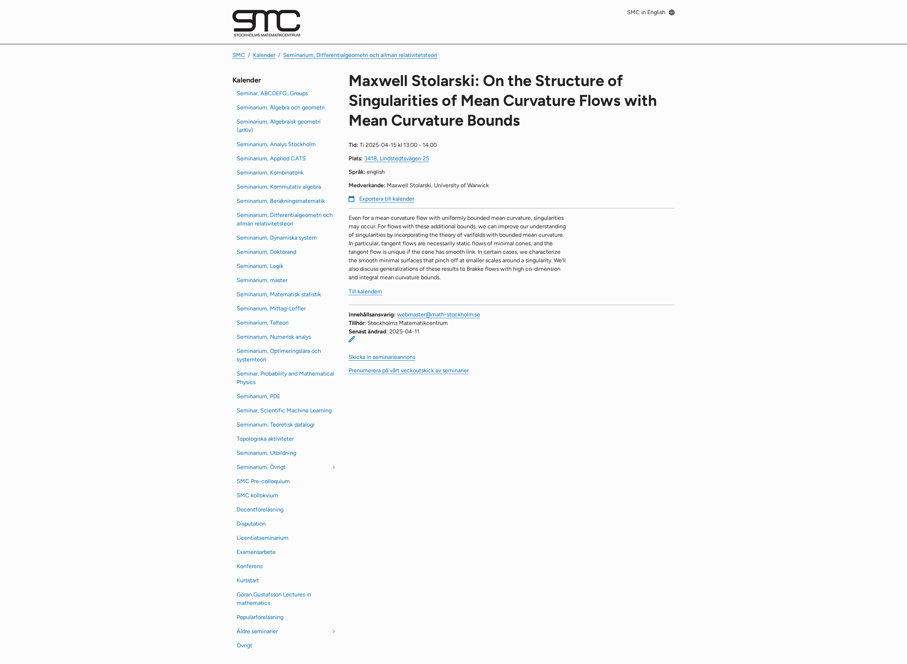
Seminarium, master (262, 280)
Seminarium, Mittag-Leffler (271, 308)
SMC (238, 55)
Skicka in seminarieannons (382, 357)
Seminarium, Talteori (263, 322)
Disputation (251, 523)
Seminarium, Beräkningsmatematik (281, 201)
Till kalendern (365, 291)
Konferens (250, 566)
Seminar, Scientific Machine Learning (284, 410)
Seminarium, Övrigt (261, 467)
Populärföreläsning (260, 617)
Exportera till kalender (386, 198)
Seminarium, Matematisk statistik (279, 294)
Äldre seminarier (257, 631)
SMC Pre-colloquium (263, 481)
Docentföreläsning (260, 509)
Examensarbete (256, 552)
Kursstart (248, 580)
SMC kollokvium (257, 495)
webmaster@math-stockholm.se (438, 314)
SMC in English (646, 12)
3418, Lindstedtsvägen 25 (396, 158)
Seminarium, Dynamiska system (277, 237)
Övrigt (244, 645)
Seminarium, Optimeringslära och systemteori (279, 355)
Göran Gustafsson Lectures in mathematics (274, 598)
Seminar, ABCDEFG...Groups (272, 93)
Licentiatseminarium (262, 537)
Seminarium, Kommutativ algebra (279, 186)
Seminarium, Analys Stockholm (276, 144)
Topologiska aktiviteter (265, 438)
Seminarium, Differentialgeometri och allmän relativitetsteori (360, 55)
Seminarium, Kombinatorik (270, 172)
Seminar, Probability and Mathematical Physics (285, 377)
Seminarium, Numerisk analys (274, 336)
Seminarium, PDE (258, 396)
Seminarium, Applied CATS (271, 158)
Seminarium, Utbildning (266, 453)
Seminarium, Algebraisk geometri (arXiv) (279, 125)
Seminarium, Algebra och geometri (281, 107)
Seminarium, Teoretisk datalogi (276, 424)
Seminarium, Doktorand (266, 251)
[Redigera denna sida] (352, 339)
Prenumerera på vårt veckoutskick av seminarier (409, 370)
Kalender (264, 55)
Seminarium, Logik (260, 266)
